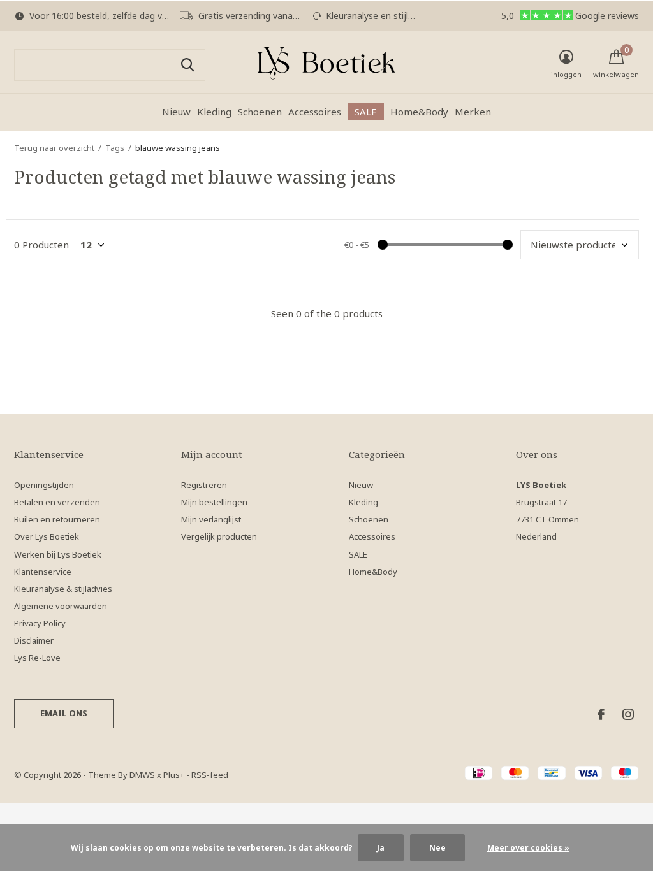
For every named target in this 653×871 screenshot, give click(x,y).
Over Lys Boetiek (46, 536)
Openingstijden (44, 485)
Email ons (64, 713)
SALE (366, 111)
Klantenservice (42, 571)
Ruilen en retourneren (57, 519)
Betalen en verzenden (57, 502)
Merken (473, 111)
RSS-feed (209, 775)
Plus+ (173, 775)
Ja (381, 847)
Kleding (214, 111)
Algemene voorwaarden (60, 606)
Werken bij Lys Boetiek (57, 554)
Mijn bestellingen (214, 502)
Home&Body (419, 111)
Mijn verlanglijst (211, 519)
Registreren (204, 485)
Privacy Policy (40, 623)
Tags (114, 148)
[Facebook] (601, 714)
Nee (437, 847)
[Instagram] (628, 714)
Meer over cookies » (528, 847)
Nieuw (176, 111)
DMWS (142, 775)
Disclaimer (34, 640)
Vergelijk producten (219, 536)
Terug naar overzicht (54, 148)
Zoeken (187, 65)
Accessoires (314, 111)
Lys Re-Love (37, 657)
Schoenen (260, 111)
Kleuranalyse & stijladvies (63, 588)
